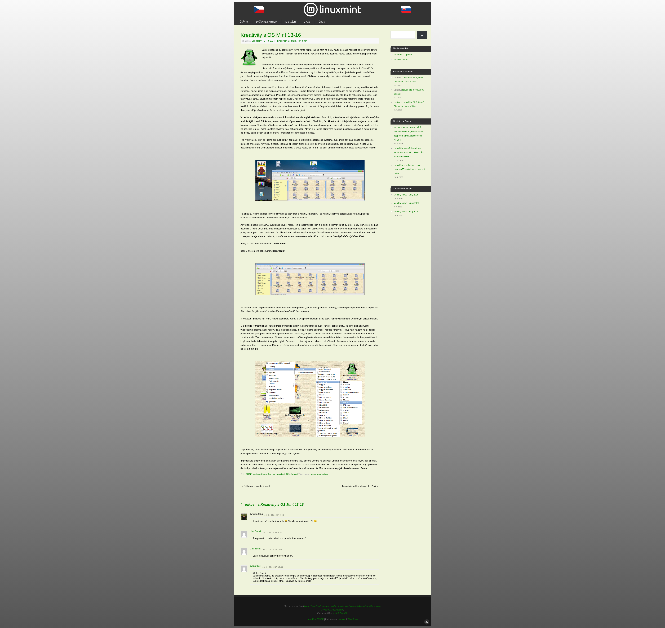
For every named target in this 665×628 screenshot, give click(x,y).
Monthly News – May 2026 (406, 211)
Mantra (342, 619)
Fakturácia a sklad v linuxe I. (256, 486)
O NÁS (307, 22)
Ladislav (398, 102)
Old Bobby (256, 41)
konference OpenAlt (403, 54)
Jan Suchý (255, 531)
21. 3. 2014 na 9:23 (272, 532)
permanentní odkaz (319, 474)
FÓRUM (321, 22)
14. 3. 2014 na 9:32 (274, 515)
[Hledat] (422, 35)
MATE (249, 474)
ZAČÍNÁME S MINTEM (266, 22)
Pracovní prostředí (276, 474)
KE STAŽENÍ (290, 22)
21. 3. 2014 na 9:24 (272, 550)
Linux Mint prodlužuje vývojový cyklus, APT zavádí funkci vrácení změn (409, 169)
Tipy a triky (302, 41)
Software (292, 41)
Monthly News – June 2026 (406, 203)
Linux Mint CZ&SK (315, 619)
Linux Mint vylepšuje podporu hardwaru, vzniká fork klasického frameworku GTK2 (409, 152)
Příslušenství (292, 474)
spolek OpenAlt (401, 59)
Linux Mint (282, 41)
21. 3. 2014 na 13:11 (273, 567)
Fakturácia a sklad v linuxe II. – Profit (360, 486)
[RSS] (426, 621)
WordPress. (353, 619)
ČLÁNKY (244, 22)
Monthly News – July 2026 (406, 195)
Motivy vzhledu (260, 474)
